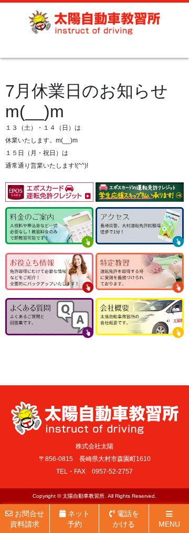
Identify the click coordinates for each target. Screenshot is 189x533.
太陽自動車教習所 (83, 496)
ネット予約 (78, 518)
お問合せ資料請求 (27, 518)
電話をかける (126, 518)
